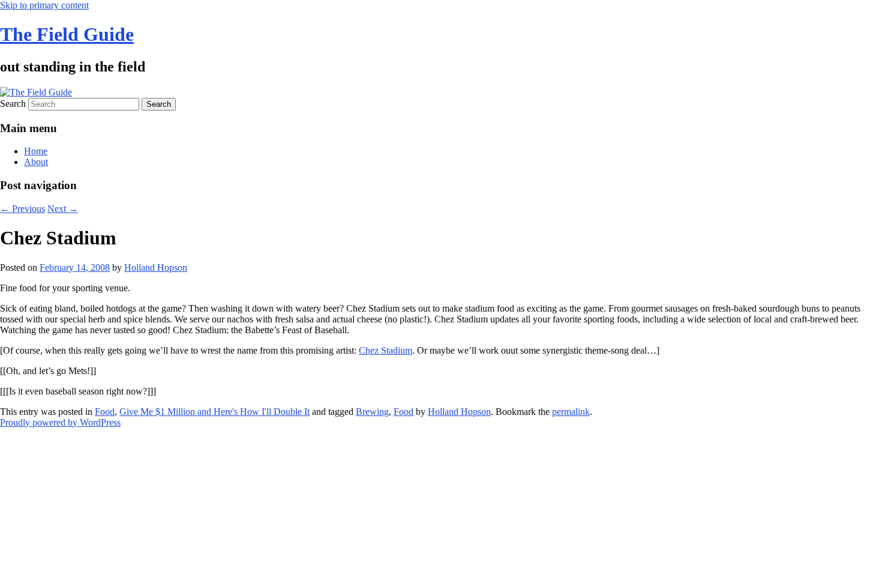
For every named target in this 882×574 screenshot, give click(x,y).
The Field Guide (67, 34)
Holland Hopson (155, 267)
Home (35, 151)
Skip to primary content (44, 5)
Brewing (372, 411)
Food (105, 411)
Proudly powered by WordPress (60, 422)
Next (62, 209)
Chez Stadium (385, 350)
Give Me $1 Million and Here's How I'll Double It (214, 411)
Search (13, 103)
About (36, 162)
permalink (571, 411)
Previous (22, 209)
